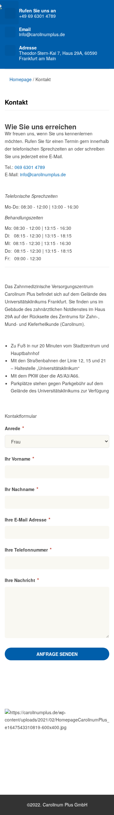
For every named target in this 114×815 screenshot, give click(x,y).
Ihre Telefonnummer (28, 549)
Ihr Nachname (21, 489)
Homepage (20, 79)
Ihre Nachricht (22, 580)
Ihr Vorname (19, 458)
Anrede (14, 428)
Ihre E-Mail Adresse (27, 519)
